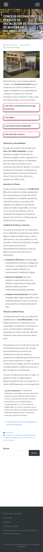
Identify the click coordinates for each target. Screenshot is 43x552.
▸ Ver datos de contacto (14, 134)
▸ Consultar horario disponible (17, 126)
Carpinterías (9, 433)
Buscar (6, 448)
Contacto (7, 522)
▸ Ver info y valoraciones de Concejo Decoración (20, 107)
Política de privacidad (12, 513)
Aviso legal (7, 518)
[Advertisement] (21, 483)
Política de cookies (11, 526)
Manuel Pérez (26, 45)
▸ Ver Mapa (9, 117)
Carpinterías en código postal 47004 (16, 435)
